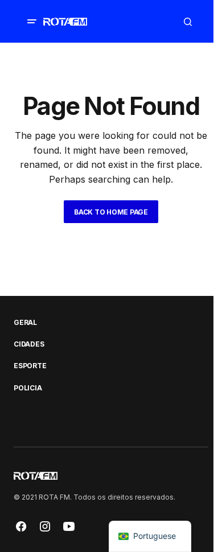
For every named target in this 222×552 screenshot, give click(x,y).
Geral (25, 323)
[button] (32, 21)
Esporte (30, 366)
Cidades (29, 344)
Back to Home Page (111, 212)
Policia (28, 388)
